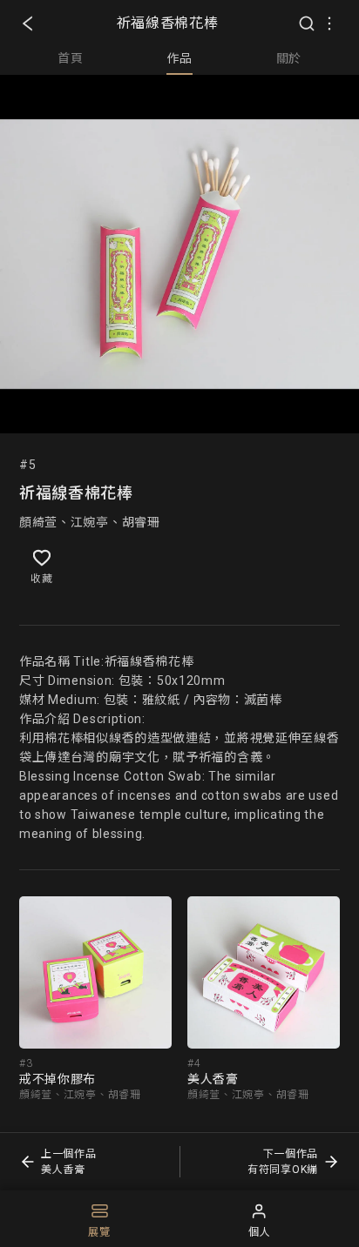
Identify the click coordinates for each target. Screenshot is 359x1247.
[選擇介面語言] (329, 23)
